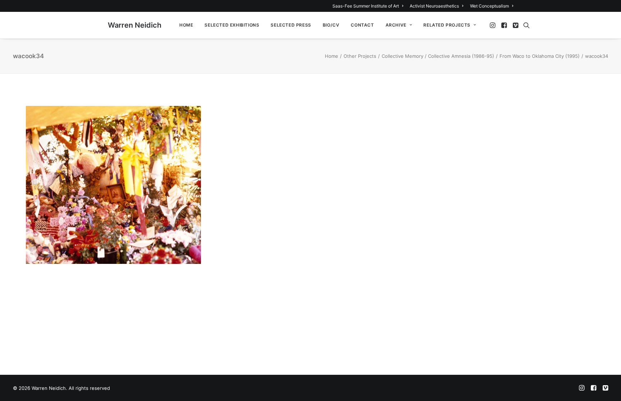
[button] (493, 25)
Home (186, 25)
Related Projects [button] (446, 25)
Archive (396, 25)
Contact (362, 25)
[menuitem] (369, 6)
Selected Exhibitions (231, 25)
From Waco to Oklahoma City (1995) (540, 56)
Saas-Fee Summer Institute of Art (365, 6)
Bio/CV (331, 25)
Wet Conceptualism (489, 6)
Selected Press (291, 25)
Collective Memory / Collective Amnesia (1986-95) (438, 56)
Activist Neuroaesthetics (434, 6)
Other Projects (360, 56)
